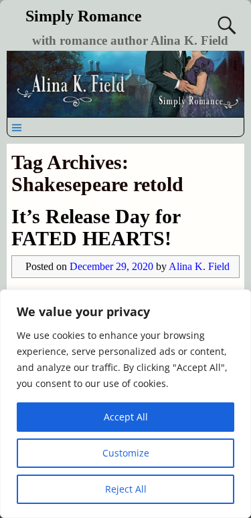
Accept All (126, 416)
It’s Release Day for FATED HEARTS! (95, 227)
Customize (125, 452)
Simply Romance (83, 16)
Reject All (126, 489)
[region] (125, 403)
